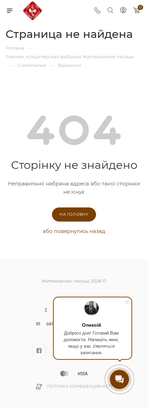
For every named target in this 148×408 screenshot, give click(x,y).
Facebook (39, 350)
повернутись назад (79, 231)
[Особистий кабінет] (123, 11)
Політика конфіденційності (79, 386)
